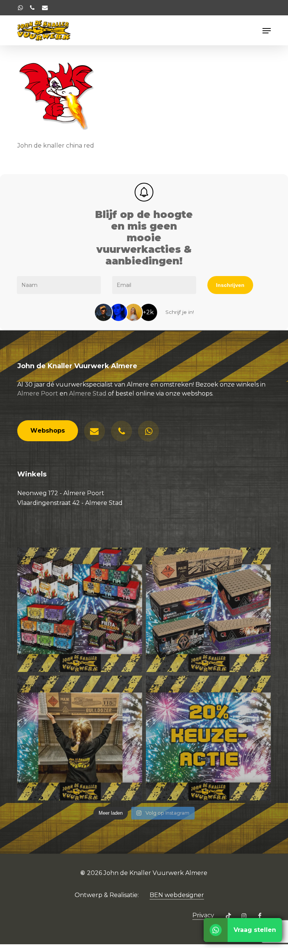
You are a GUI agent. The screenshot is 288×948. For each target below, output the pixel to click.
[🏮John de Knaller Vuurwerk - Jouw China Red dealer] (208, 610)
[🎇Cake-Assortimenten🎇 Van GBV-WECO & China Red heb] (79, 610)
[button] (266, 30)
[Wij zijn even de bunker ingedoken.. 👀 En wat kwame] (79, 738)
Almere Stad (87, 393)
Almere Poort (37, 393)
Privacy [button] (203, 915)
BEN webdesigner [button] (177, 895)
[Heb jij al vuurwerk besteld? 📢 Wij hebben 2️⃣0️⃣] (208, 738)
